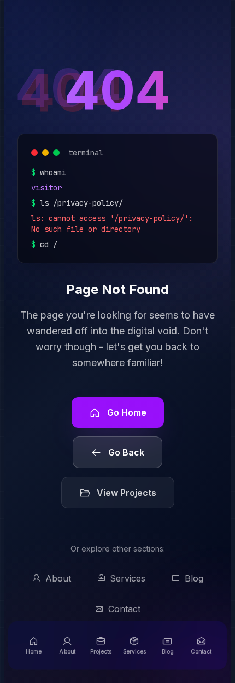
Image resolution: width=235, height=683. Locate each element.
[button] (34, 646)
